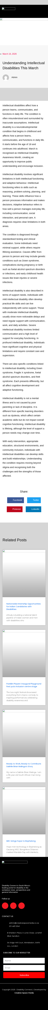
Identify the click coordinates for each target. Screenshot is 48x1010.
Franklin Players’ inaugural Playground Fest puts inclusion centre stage (23, 685)
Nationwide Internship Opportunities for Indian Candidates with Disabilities (23, 606)
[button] (15, 500)
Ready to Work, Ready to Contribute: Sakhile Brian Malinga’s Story (23, 765)
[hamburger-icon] (18, 11)
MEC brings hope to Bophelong (21, 841)
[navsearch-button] (23, 11)
